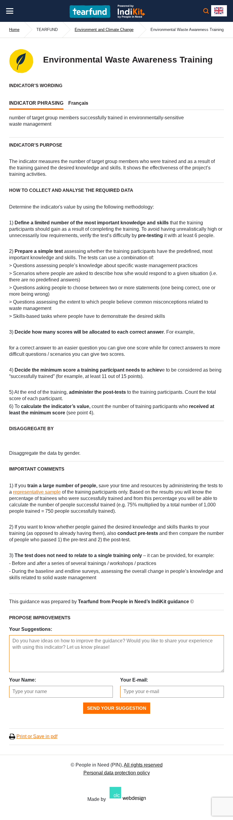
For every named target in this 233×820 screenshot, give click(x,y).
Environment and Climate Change (104, 29)
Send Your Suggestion (116, 708)
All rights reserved (143, 764)
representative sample (37, 492)
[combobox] (219, 10)
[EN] (219, 10)
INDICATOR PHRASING (36, 103)
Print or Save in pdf (36, 736)
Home (14, 29)
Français (78, 103)
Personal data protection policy (116, 772)
